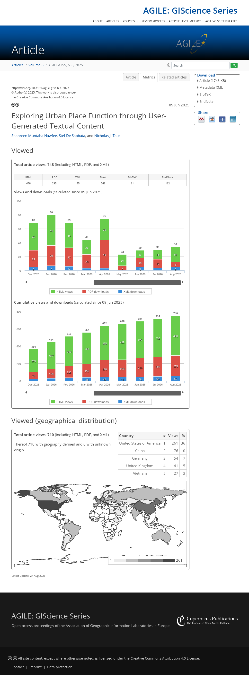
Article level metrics (185, 21)
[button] (168, 65)
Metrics (149, 77)
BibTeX (205, 94)
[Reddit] (212, 118)
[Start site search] (234, 65)
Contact (17, 667)
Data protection (59, 667)
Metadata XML (211, 87)
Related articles (174, 77)
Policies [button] (129, 21)
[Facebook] (222, 118)
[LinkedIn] (233, 118)
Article (131, 77)
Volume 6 (36, 65)
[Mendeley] (201, 118)
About (98, 21)
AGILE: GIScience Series (190, 10)
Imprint (35, 667)
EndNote (206, 101)
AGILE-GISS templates (221, 21)
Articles (112, 21)
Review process (153, 21)
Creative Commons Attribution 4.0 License (165, 658)
